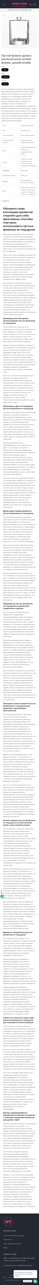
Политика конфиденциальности (13, 1280)
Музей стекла (8, 1239)
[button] (4, 5)
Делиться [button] (6, 201)
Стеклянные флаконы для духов (14, 1235)
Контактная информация (29, 1280)
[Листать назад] (16, 52)
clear (6, 70)
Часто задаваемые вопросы (12, 1243)
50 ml (6, 84)
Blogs (5, 1247)
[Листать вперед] (23, 52)
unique (6, 77)
